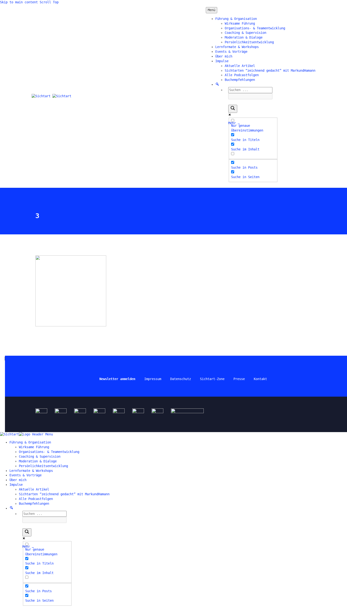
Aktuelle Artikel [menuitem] (34, 489)
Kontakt (260, 379)
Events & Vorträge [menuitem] (25, 475)
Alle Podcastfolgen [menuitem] (36, 499)
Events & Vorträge (231, 51)
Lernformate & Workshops (237, 47)
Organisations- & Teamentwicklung (255, 28)
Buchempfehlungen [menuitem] (34, 503)
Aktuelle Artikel (240, 66)
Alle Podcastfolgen (242, 75)
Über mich (223, 56)
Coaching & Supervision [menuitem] (39, 456)
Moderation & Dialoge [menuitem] (38, 461)
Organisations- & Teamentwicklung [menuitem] (49, 452)
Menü (211, 10)
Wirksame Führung (240, 23)
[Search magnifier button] (232, 109)
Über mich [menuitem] (17, 480)
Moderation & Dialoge (243, 37)
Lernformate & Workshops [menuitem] (31, 471)
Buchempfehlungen (240, 80)
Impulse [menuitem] (16, 484)
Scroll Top (49, 2)
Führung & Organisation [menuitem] (30, 442)
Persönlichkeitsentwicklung (249, 42)
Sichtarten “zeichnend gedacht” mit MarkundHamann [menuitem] (64, 494)
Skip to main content (19, 2)
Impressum (152, 379)
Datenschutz (180, 379)
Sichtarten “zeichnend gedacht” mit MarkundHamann (270, 70)
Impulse (222, 61)
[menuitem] (11, 508)
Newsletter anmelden (117, 379)
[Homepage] (51, 96)
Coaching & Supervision (245, 33)
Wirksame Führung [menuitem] (34, 447)
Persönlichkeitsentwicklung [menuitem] (43, 466)
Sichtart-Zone (212, 379)
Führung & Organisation (236, 19)
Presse (239, 379)
